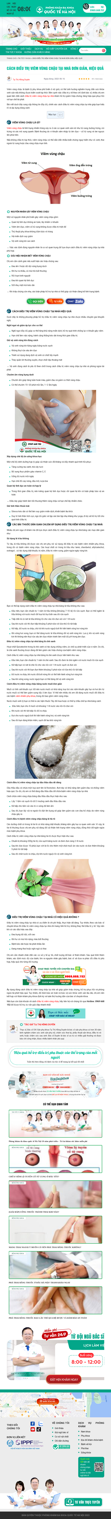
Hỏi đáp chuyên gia (56, 49)
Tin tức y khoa (14, 52)
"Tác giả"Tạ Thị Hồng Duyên (39, 1024)
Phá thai (85, 1448)
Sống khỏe (86, 1452)
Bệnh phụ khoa (18, 1147)
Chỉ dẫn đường (62, 1441)
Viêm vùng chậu (14, 128)
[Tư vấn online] (55, 1503)
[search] (103, 50)
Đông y (74, 49)
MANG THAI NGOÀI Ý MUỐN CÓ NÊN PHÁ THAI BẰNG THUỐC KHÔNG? (45, 1247)
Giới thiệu (26, 49)
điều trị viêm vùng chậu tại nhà (39, 96)
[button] (23, 1378)
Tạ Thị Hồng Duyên (21, 79)
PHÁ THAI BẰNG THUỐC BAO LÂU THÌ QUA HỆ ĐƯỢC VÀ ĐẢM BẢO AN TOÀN (48, 1318)
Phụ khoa (85, 1436)
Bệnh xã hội (86, 1444)
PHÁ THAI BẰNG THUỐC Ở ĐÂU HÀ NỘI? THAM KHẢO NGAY (39, 1283)
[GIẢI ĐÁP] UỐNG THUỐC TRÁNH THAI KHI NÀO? (34, 1212)
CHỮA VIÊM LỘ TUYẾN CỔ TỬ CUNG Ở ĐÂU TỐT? (34, 1177)
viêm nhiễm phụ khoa (25, 696)
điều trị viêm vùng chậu (48, 1001)
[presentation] (5, 34)
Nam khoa (85, 1431)
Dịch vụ (39, 49)
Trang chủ (11, 49)
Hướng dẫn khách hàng (37, 52)
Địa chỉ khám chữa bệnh (92, 1440)
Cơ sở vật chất (61, 1436)
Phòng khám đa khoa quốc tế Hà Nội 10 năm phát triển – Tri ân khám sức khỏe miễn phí (48, 1141)
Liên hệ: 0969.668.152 (97, 8)
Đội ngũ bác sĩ (61, 1432)
